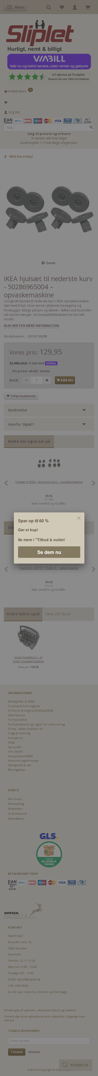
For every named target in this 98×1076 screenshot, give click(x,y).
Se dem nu (49, 552)
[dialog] (49, 538)
